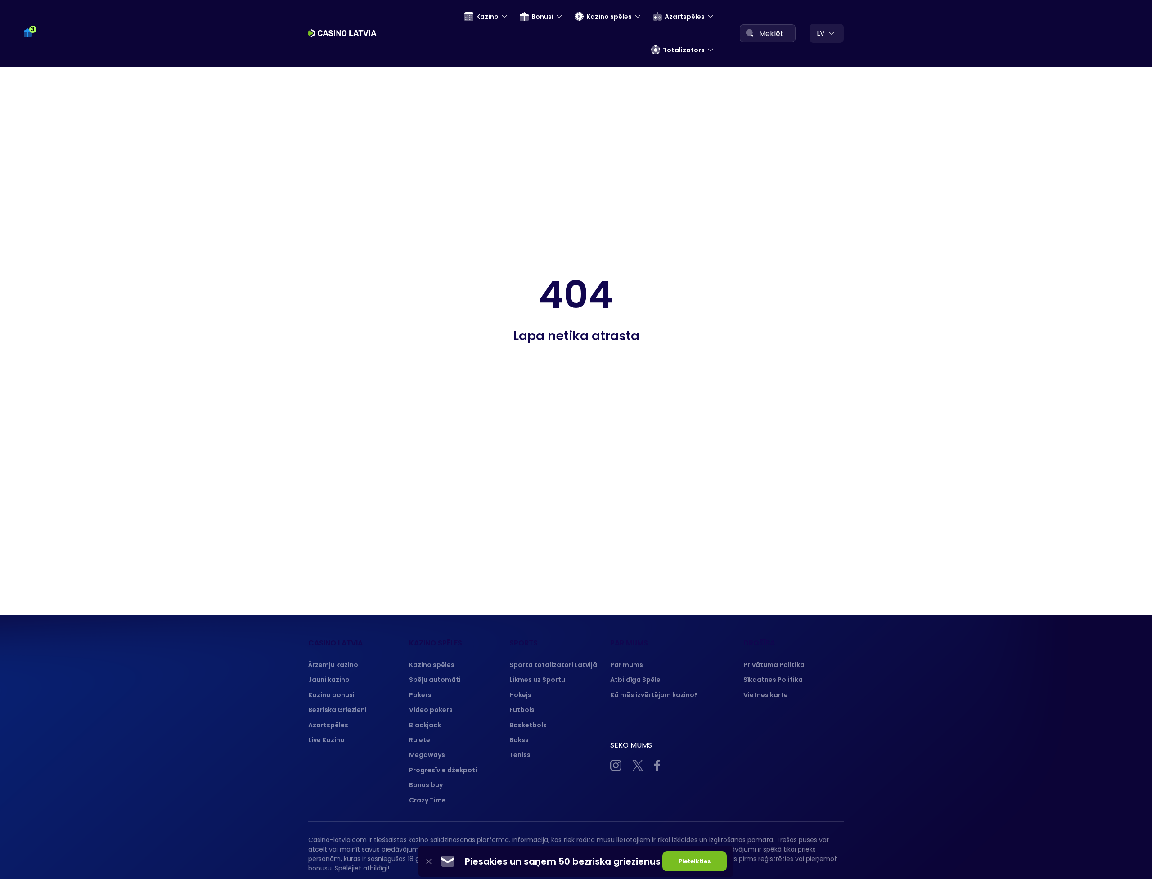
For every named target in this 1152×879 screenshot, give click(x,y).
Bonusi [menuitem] (542, 16)
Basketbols (528, 725)
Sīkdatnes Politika (773, 679)
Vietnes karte (765, 694)
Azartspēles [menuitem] (685, 16)
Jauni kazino (329, 679)
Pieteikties (695, 861)
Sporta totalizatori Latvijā (553, 664)
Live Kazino (326, 739)
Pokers (420, 694)
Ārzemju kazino (333, 664)
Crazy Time (427, 800)
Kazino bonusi (331, 694)
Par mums (626, 664)
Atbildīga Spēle (635, 679)
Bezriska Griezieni (337, 709)
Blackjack (425, 725)
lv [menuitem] (821, 33)
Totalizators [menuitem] (684, 49)
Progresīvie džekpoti (443, 770)
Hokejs (520, 694)
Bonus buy (426, 784)
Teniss (520, 754)
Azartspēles (328, 725)
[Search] (749, 32)
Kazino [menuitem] (487, 16)
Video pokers (431, 709)
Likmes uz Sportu (537, 679)
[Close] (428, 861)
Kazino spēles (431, 664)
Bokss (519, 739)
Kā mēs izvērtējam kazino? (654, 694)
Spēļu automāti (435, 679)
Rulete (419, 739)
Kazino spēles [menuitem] (609, 16)
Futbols (522, 709)
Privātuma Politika (774, 664)
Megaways (427, 754)
